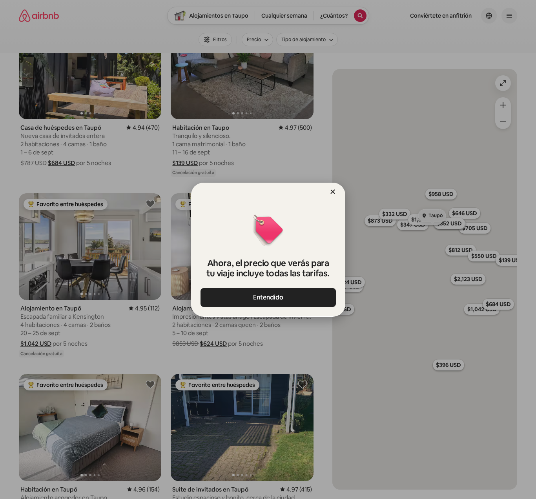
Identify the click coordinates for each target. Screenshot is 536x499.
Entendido (268, 297)
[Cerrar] (333, 192)
